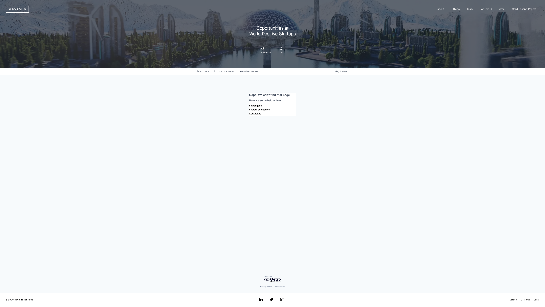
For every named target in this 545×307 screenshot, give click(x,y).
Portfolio (485, 9)
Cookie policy (279, 287)
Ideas (501, 9)
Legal (536, 300)
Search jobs (255, 105)
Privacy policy (266, 287)
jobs (203, 71)
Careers (513, 300)
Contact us (255, 113)
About (440, 9)
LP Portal (526, 300)
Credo (456, 9)
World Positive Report (524, 9)
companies (224, 71)
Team (470, 9)
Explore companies (259, 109)
